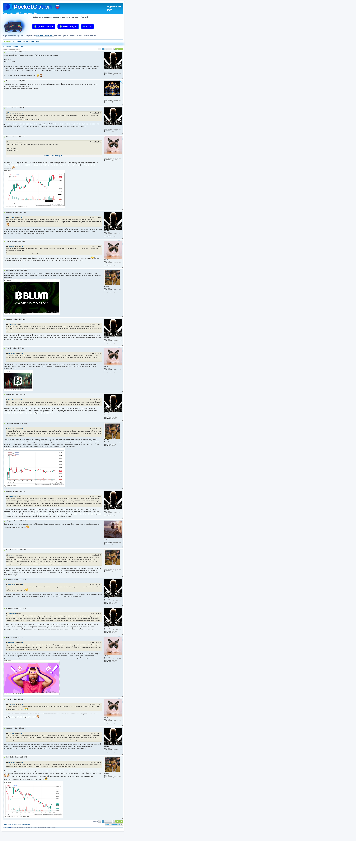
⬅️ (26, 41)
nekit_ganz (11, 584)
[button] (99, 49)
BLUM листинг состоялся (13, 47)
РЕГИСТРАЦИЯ (69, 26)
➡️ (35, 41)
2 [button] (104, 49)
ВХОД (88, 26)
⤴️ (17, 41)
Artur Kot (11, 217)
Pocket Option (7, 827)
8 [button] (114, 49)
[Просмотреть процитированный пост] (22, 113)
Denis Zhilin (12, 324)
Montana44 (11, 142)
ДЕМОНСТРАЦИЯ (45, 26)
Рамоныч (11, 113)
